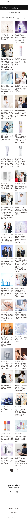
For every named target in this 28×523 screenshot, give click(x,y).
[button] (21, 2)
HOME (9, 12)
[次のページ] (20, 470)
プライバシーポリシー (14, 508)
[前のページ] (7, 470)
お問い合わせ (14, 512)
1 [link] (11, 470)
